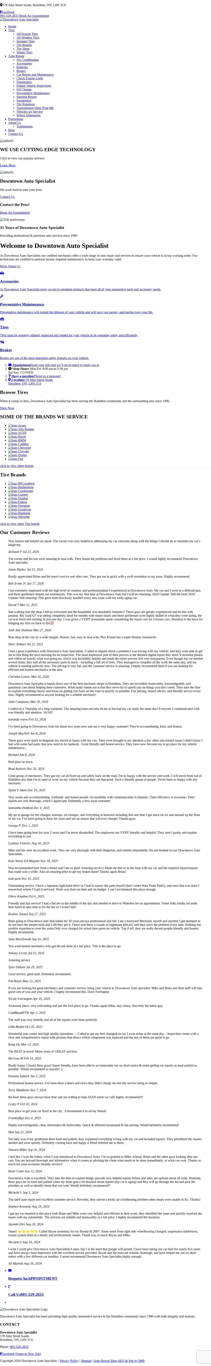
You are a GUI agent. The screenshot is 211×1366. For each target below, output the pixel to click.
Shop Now (7, 408)
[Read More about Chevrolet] (19, 447)
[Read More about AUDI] (17, 433)
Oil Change (24, 89)
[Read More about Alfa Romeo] (21, 429)
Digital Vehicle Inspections (33, 85)
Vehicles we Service (29, 111)
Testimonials (24, 126)
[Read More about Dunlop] (18, 498)
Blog (11, 130)
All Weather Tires (27, 37)
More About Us (10, 266)
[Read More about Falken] (17, 502)
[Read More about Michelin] (19, 517)
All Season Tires (27, 34)
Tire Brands (24, 45)
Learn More (7, 165)
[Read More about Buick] (17, 436)
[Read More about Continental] (20, 491)
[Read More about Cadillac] (18, 444)
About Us (14, 122)
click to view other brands (17, 466)
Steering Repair (26, 97)
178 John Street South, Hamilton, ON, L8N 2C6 (30, 381)
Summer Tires (25, 41)
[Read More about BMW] (17, 440)
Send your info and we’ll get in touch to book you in (55, 365)
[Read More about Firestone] (19, 505)
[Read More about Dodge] (17, 455)
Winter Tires (24, 52)
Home (12, 26)
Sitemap (86, 1361)
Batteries (22, 67)
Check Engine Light (29, 78)
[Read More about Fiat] (15, 459)
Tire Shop (22, 48)
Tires (11, 30)
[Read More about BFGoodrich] (21, 483)
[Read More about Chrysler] (18, 451)
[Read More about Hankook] (19, 513)
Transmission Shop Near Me (35, 108)
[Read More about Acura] (17, 425)
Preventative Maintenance (33, 93)
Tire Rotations (25, 104)
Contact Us (15, 134)
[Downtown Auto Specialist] (19, 19)
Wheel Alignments (28, 115)
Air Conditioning (27, 60)
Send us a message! (36, 376)
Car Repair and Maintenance (35, 74)
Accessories (24, 63)
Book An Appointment (34, 15)
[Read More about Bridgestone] (21, 487)
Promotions (15, 119)
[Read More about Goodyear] (19, 509)
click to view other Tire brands (20, 524)
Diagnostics (24, 82)
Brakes (21, 71)
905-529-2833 (9, 15)
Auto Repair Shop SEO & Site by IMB (119, 1361)
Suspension (23, 100)
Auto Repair (16, 56)
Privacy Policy (69, 1361)
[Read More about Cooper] (18, 494)
